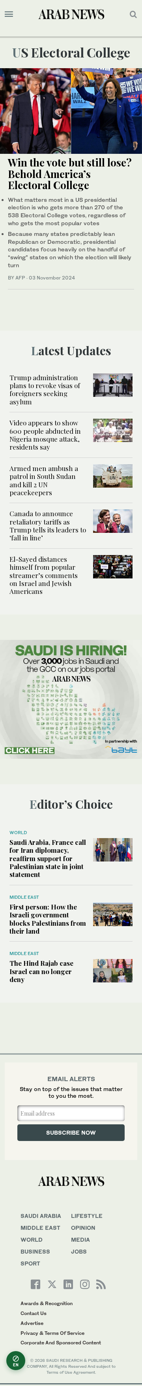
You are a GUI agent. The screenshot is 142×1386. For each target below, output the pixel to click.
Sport (30, 1263)
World (18, 832)
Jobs (79, 1251)
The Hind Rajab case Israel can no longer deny (41, 971)
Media (80, 1239)
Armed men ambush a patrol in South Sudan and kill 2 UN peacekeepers (43, 480)
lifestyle (87, 1215)
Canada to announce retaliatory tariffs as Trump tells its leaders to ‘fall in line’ (47, 525)
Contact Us (34, 1313)
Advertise (32, 1323)
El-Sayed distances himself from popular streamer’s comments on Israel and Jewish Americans (43, 575)
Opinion (83, 1227)
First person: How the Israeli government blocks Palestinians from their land (47, 918)
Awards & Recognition (47, 1303)
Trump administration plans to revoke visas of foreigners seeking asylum (44, 389)
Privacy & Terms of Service (52, 1333)
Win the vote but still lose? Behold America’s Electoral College (70, 173)
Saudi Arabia (41, 1215)
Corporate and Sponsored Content (61, 1343)
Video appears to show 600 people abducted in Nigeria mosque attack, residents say (45, 434)
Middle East (24, 897)
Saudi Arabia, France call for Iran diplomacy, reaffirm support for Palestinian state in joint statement (47, 858)
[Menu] (9, 14)
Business (35, 1251)
